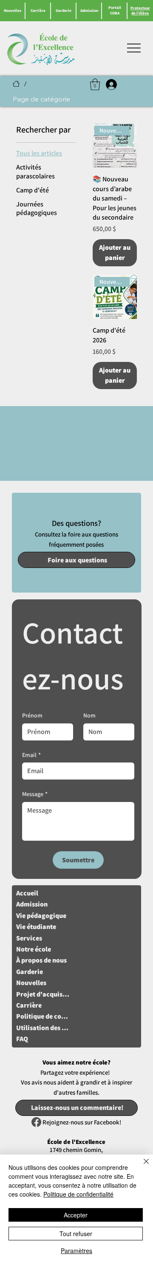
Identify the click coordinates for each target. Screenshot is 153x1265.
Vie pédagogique (41, 915)
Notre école (33, 949)
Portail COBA (114, 10)
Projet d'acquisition (42, 994)
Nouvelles (12, 10)
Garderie (63, 10)
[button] (95, 84)
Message (35, 794)
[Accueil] (16, 83)
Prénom (32, 715)
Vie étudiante (36, 926)
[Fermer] (141, 1166)
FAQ (22, 1038)
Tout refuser (76, 1233)
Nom (89, 715)
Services (29, 938)
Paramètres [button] (76, 1250)
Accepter (76, 1215)
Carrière (38, 10)
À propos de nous (41, 960)
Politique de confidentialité (42, 1016)
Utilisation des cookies (42, 1027)
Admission (89, 10)
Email (31, 755)
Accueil (27, 893)
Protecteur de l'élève (140, 11)
